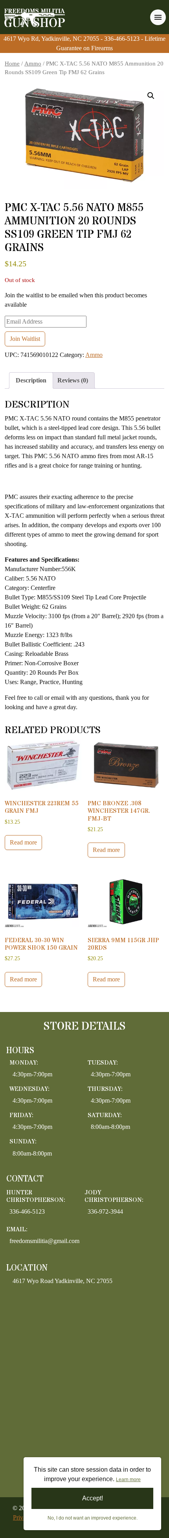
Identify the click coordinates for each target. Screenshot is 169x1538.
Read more (23, 842)
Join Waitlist (25, 338)
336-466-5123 (122, 38)
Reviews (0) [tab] (72, 380)
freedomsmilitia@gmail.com (44, 1241)
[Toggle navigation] (158, 17)
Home (12, 63)
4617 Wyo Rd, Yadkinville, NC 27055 (51, 38)
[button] (151, 96)
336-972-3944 (105, 1211)
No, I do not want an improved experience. (93, 1518)
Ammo (32, 63)
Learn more (128, 1479)
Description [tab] (31, 380)
